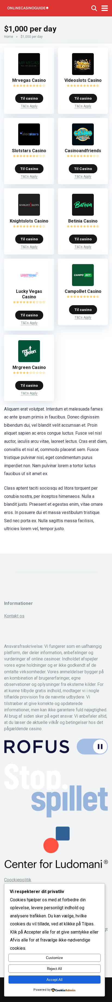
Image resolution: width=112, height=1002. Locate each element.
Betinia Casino (83, 221)
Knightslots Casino (29, 221)
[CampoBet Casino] (83, 284)
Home (8, 37)
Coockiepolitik (17, 879)
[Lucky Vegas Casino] (29, 284)
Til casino (29, 98)
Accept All (54, 980)
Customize (54, 958)
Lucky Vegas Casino (29, 294)
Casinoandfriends (83, 150)
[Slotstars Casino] (29, 143)
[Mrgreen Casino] (29, 360)
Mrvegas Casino (29, 80)
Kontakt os (14, 616)
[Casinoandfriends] (83, 143)
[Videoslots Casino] (83, 73)
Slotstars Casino (29, 150)
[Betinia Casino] (83, 214)
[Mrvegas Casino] (29, 73)
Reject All (54, 969)
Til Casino (29, 168)
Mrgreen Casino (29, 367)
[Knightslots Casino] (29, 214)
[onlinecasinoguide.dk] (27, 7)
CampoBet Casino (83, 291)
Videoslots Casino (83, 80)
